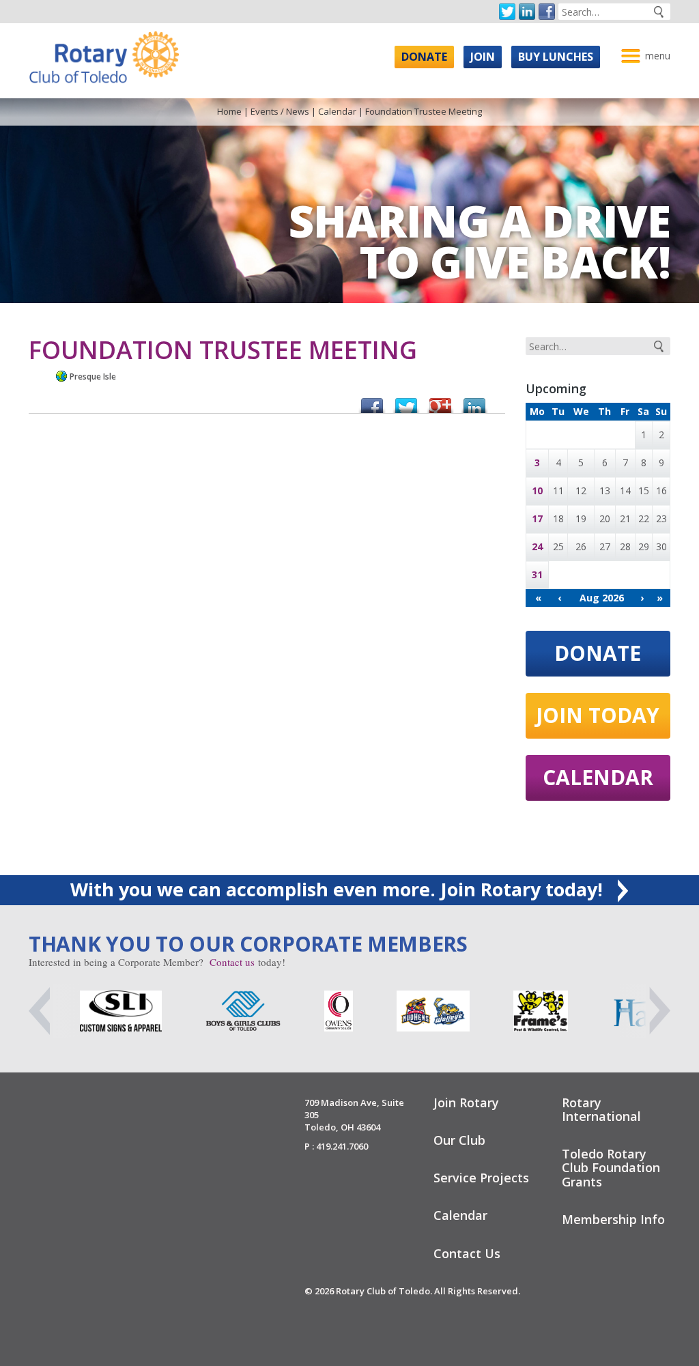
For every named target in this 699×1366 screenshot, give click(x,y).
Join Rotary (466, 1102)
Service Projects (481, 1177)
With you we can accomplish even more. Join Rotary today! (339, 889)
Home (229, 111)
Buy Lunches (555, 56)
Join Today (597, 715)
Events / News (280, 111)
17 (537, 518)
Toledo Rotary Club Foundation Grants (611, 1167)
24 (537, 546)
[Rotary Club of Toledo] (104, 53)
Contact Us (466, 1253)
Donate (424, 56)
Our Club (459, 1140)
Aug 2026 (602, 597)
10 (537, 490)
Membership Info (613, 1219)
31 (537, 574)
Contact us (232, 962)
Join (482, 56)
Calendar (337, 111)
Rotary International (601, 1109)
